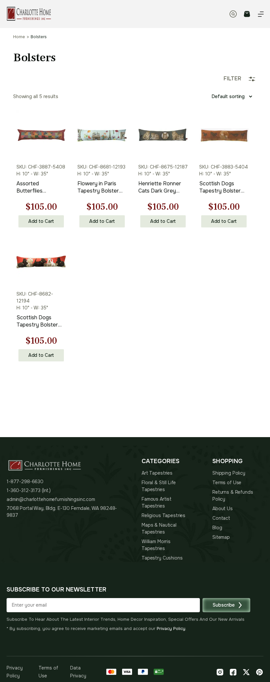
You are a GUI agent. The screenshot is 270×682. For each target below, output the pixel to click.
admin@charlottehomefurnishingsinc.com (51, 499)
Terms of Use (226, 482)
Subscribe (224, 605)
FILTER (232, 78)
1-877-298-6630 (25, 482)
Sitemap (221, 537)
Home (19, 37)
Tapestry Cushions (162, 558)
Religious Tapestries (163, 515)
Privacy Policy (171, 628)
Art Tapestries (157, 473)
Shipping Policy (228, 473)
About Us (222, 509)
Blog (217, 528)
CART (247, 14)
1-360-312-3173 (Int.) (29, 490)
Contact (221, 518)
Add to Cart (41, 221)
